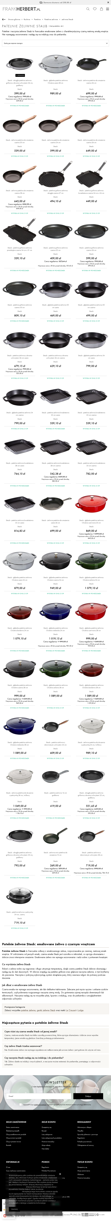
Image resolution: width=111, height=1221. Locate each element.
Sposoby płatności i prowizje (87, 1134)
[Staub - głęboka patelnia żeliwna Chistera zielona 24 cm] (91, 561)
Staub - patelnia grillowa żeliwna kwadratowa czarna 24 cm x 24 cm (91, 191)
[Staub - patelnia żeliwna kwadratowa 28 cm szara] (19, 446)
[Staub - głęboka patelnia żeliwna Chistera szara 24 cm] (19, 561)
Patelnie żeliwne (51, 19)
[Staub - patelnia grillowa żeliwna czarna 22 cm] (55, 231)
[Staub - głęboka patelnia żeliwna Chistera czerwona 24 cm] (91, 504)
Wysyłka (80, 1131)
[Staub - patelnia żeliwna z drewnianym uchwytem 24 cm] (55, 726)
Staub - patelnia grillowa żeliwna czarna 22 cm (55, 248)
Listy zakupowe (47, 1134)
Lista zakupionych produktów (52, 1138)
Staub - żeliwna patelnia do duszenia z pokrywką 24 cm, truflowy (91, 743)
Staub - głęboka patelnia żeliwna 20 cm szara (55, 306)
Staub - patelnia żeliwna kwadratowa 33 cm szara (19, 521)
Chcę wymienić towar (13, 1142)
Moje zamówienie (16, 1122)
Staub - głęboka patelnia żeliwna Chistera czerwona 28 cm (91, 629)
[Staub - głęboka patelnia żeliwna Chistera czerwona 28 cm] (91, 611)
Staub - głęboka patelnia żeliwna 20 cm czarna (91, 306)
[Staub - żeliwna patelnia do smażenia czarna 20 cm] (19, 123)
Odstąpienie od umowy (85, 1145)
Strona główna (14, 19)
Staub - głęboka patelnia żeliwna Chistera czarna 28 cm (20, 686)
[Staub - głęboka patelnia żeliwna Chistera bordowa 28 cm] (91, 669)
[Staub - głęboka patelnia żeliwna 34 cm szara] (91, 339)
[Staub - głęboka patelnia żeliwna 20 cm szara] (55, 288)
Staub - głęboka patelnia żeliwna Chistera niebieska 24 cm (55, 629)
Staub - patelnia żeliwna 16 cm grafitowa (55, 794)
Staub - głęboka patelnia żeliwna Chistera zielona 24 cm (91, 578)
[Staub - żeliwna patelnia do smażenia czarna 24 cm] (55, 123)
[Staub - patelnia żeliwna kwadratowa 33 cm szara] (19, 504)
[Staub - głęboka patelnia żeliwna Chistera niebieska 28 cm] (19, 726)
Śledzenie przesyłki (12, 1131)
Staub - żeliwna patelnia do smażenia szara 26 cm (55, 521)
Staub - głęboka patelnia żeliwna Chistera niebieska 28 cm (20, 743)
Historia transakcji (48, 1142)
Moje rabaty (46, 1145)
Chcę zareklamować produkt (16, 1134)
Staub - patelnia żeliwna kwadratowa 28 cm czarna (55, 464)
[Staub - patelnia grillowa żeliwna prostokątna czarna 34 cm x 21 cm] (19, 231)
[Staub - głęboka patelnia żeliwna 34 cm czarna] (19, 396)
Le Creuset (71, 1010)
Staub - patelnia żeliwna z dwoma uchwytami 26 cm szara (19, 356)
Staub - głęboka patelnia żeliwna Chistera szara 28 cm (55, 81)
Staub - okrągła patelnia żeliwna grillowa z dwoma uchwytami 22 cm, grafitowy (91, 795)
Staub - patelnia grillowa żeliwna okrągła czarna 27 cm (55, 191)
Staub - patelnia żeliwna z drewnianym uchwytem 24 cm (55, 743)
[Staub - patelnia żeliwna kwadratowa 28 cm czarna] (55, 446)
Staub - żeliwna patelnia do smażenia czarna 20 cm (19, 141)
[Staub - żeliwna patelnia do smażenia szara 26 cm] (55, 504)
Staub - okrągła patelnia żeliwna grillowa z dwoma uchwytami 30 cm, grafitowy (19, 855)
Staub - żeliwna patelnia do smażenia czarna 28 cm (19, 191)
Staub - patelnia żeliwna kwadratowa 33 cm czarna (91, 464)
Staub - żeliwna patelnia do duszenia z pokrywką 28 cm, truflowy (19, 794)
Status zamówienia (12, 1127)
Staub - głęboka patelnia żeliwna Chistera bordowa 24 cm (20, 629)
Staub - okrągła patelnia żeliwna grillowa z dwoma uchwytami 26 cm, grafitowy (19, 82)
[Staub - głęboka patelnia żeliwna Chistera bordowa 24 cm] (19, 611)
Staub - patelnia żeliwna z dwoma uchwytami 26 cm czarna (55, 356)
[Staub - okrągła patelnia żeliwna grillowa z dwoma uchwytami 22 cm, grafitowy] (91, 776)
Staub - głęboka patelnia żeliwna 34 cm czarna (19, 413)
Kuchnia (27, 19)
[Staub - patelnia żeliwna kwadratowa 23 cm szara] (55, 396)
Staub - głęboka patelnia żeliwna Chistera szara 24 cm (20, 578)
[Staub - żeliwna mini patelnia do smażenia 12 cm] (55, 836)
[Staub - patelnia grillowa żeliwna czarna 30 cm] (19, 288)
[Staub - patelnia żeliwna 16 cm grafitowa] (55, 776)
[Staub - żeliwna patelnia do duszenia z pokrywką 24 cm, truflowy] (91, 726)
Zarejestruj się (46, 1127)
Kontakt (8, 1145)
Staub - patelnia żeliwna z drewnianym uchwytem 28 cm (91, 853)
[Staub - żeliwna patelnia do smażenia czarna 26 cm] (91, 64)
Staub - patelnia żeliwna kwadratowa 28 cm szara (19, 464)
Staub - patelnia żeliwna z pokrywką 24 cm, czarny (19, 913)
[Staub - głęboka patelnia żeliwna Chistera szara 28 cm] (55, 64)
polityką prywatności (40, 1105)
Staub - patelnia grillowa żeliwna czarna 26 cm (91, 248)
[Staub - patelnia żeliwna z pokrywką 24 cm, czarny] (19, 895)
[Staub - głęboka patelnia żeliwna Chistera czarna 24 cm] (55, 561)
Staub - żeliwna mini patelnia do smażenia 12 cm (55, 853)
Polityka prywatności (84, 1142)
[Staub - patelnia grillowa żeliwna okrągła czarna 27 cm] (55, 174)
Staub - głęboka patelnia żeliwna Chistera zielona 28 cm (55, 686)
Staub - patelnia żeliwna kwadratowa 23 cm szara (55, 413)
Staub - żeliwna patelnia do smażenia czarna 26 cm (91, 81)
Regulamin (81, 1138)
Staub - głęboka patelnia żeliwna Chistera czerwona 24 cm (91, 521)
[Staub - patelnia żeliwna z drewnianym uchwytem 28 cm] (91, 836)
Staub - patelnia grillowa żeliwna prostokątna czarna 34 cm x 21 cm (19, 248)
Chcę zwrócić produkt (13, 1138)
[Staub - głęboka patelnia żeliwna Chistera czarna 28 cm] (19, 669)
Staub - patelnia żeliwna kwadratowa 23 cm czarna (91, 413)
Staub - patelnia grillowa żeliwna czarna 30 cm (20, 306)
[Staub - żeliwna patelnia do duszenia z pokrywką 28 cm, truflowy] (19, 776)
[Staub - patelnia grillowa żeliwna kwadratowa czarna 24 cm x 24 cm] (91, 174)
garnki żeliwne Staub (46, 1010)
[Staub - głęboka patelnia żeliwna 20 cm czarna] (91, 288)
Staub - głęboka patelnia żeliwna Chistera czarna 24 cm (55, 578)
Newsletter (55, 1082)
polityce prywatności (17, 1187)
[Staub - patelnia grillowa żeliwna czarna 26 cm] (91, 231)
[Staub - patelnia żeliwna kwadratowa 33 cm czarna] (91, 446)
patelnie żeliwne (28, 1010)
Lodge (80, 1010)
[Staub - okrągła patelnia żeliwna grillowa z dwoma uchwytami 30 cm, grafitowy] (19, 836)
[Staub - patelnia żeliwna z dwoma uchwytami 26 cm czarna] (55, 339)
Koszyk (44, 1131)
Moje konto (49, 1122)
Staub (19, 89)
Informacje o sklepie (84, 1127)
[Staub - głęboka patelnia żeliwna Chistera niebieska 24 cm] (55, 611)
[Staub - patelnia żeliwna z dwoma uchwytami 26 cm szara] (19, 339)
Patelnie (37, 19)
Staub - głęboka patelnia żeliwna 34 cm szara (91, 356)
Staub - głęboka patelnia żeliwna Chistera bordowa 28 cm (91, 686)
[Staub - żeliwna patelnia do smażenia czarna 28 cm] (19, 174)
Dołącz (88, 1096)
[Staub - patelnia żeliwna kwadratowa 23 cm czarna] (91, 396)
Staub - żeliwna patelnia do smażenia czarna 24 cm (55, 141)
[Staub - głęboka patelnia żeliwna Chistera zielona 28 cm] (55, 669)
